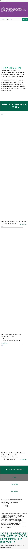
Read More (23, 224)
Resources (14, 484)
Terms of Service (8, 503)
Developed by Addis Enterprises (9, 502)
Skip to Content (5, 1)
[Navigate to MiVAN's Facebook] (4, 509)
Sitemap (6, 505)
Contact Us (14, 491)
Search (25, 19)
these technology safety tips (7, 11)
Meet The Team (7, 94)
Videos (14, 477)
